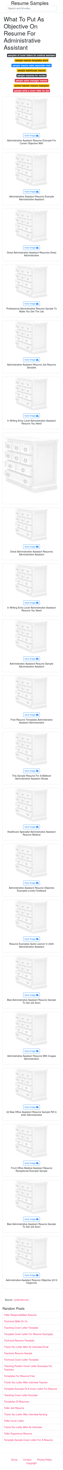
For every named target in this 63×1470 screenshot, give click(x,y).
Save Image (30, 135)
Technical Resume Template (19, 1340)
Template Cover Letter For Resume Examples (28, 1334)
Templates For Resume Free (19, 1376)
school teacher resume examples (31, 85)
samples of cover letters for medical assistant (31, 55)
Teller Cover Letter (14, 1420)
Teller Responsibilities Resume (20, 1315)
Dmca (14, 1459)
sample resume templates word (31, 60)
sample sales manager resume (31, 80)
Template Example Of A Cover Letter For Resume (30, 1388)
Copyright (31, 1463)
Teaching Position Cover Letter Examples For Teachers (28, 1367)
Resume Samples (30, 3)
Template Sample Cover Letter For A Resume (28, 1440)
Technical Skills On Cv (16, 1321)
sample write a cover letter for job (31, 90)
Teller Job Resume (14, 1408)
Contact (27, 1459)
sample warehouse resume (32, 70)
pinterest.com (21, 1299)
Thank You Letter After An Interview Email (26, 1346)
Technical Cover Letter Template (21, 1359)
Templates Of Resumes (16, 1401)
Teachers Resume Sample (18, 1353)
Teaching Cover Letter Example (21, 1395)
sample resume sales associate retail (31, 65)
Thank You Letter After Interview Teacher (26, 1382)
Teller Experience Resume (18, 1433)
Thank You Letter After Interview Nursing (25, 1414)
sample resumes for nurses (31, 75)
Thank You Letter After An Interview (23, 1427)
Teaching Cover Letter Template (21, 1327)
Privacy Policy (44, 1459)
